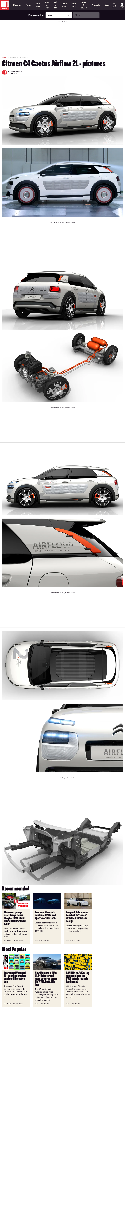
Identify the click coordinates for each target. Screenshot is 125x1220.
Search (114, 7)
